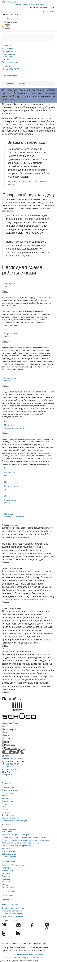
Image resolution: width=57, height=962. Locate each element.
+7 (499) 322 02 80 (10, 769)
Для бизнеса (7, 48)
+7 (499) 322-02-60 (10, 18)
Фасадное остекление (12, 910)
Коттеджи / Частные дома (13, 864)
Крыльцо (6, 878)
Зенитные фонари (10, 817)
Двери (5, 795)
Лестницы (6, 798)
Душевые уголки (9, 790)
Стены (5, 806)
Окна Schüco (8, 815)
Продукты (6, 45)
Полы (4, 803)
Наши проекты (8, 53)
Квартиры (6, 867)
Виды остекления (10, 62)
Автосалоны (7, 848)
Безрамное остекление (12, 916)
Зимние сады (8, 787)
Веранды (6, 873)
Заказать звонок (11, 75)
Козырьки (6, 812)
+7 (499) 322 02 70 (10, 766)
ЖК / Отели (7, 831)
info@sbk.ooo (49, 11)
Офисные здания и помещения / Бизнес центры (24, 837)
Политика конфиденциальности (28, 954)
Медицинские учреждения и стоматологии (21, 842)
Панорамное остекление (13, 913)
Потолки (6, 809)
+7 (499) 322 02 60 (10, 764)
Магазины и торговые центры (15, 834)
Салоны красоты (9, 856)
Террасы (6, 876)
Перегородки (8, 792)
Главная (9, 83)
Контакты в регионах (11, 758)
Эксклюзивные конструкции (14, 820)
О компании (7, 56)
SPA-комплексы (9, 853)
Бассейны (6, 881)
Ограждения (7, 801)
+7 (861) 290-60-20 (10, 69)
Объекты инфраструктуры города (17, 845)
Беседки (6, 884)
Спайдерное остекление (13, 907)
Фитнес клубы (8, 851)
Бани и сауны (8, 887)
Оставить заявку (11, 22)
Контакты (6, 59)
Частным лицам (9, 51)
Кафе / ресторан (9, 828)
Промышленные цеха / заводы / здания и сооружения (26, 839)
